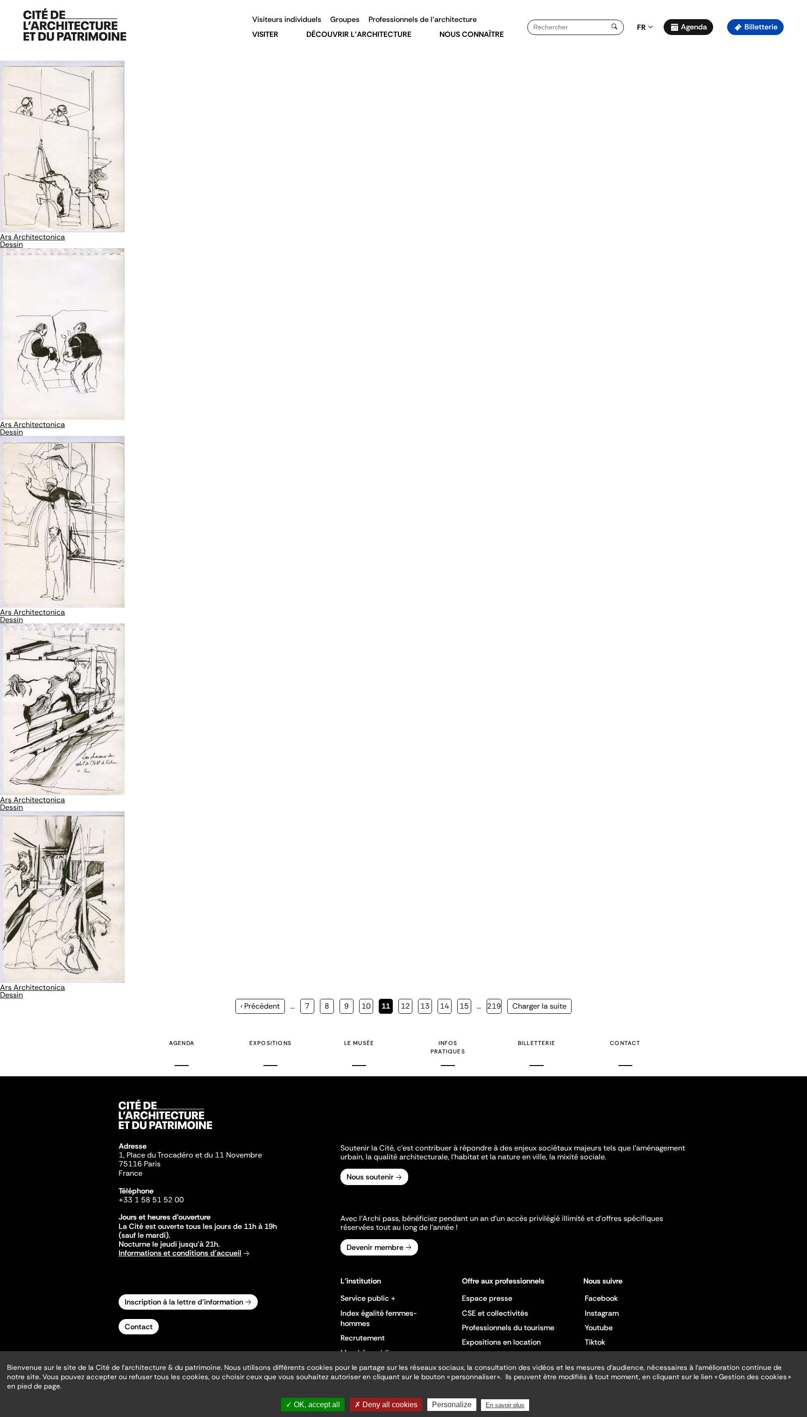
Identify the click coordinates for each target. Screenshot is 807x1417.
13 (426, 1006)
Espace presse (487, 1298)
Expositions (270, 1043)
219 (494, 1006)
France (130, 1173)
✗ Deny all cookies (386, 1405)
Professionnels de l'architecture (422, 19)
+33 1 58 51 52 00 (151, 1200)
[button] (793, 165)
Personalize (452, 1405)
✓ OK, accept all (313, 1405)
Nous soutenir (370, 1177)
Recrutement (362, 1338)
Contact (625, 1043)
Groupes (345, 19)
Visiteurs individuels (286, 19)
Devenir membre (375, 1247)
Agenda (694, 27)
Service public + (368, 1298)
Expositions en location (501, 1342)
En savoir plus (505, 1405)
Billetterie (761, 27)
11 (387, 1007)
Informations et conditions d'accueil (180, 1253)
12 (406, 1006)
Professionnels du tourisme (508, 1328)
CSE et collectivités (495, 1313)
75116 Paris (140, 1164)
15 (465, 1006)
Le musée (359, 1043)
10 (367, 1006)
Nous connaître (471, 34)
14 (446, 1006)
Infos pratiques (448, 1047)
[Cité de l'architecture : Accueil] (165, 1130)
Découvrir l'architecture (358, 34)
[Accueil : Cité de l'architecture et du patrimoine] (74, 25)
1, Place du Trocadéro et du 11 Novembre (190, 1155)
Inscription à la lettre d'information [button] (184, 1302)
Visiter (265, 34)
